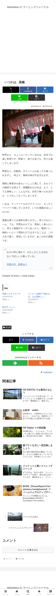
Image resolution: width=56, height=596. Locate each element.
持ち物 (8, 327)
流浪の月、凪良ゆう (17, 264)
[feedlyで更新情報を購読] (15, 363)
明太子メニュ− (9, 307)
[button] (36, 97)
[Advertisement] (28, 44)
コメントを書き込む (28, 550)
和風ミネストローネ (11, 294)
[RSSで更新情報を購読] (41, 363)
